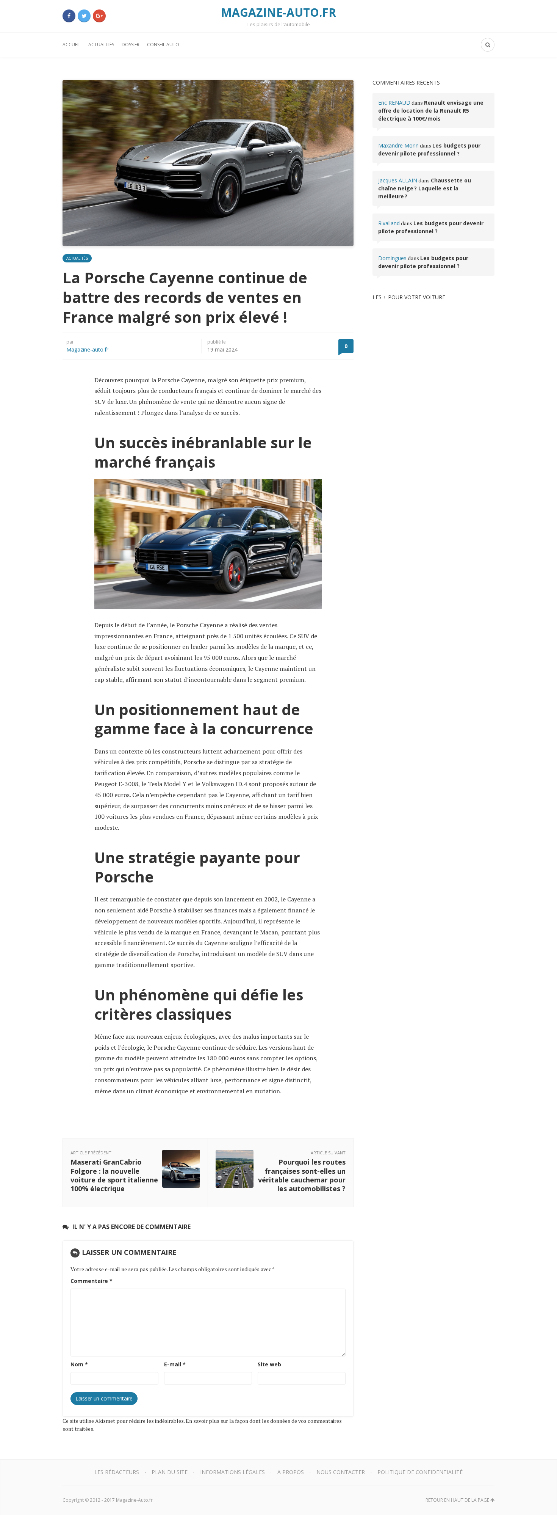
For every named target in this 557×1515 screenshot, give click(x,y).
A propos (290, 1472)
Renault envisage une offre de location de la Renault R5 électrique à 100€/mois (430, 110)
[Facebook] (69, 15)
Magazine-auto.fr (87, 349)
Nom (79, 1364)
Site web (269, 1364)
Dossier (130, 44)
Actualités (101, 44)
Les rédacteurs (116, 1472)
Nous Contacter (340, 1472)
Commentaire (91, 1280)
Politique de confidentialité (420, 1472)
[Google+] (99, 15)
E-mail (175, 1364)
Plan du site (170, 1472)
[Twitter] (84, 15)
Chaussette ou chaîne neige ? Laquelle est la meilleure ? (424, 188)
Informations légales (232, 1472)
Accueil (72, 44)
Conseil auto (163, 44)
